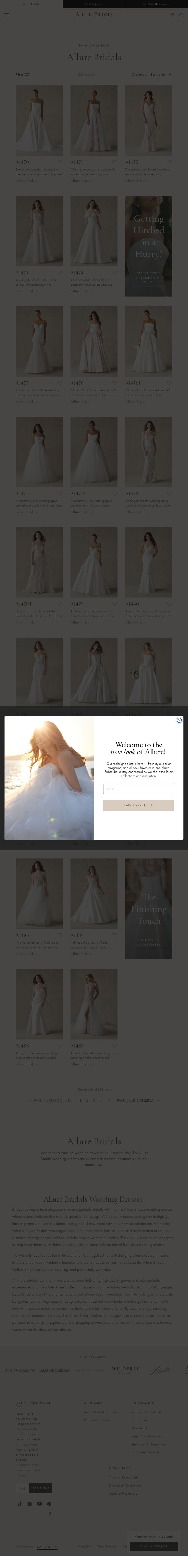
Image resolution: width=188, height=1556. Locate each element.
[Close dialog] (179, 720)
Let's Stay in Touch (138, 805)
